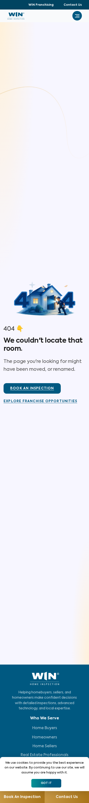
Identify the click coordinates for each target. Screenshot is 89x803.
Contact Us (73, 5)
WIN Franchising (41, 5)
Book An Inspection (32, 388)
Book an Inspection (22, 797)
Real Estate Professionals (44, 755)
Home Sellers (45, 746)
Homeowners (44, 737)
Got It (46, 783)
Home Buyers (44, 728)
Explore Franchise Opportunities (40, 401)
